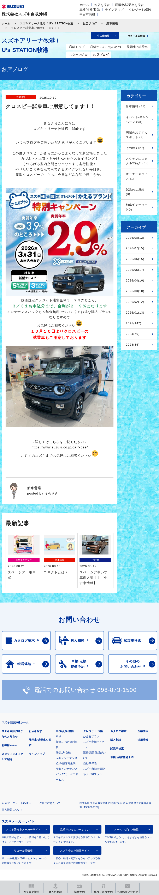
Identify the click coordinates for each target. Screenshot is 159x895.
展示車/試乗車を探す (129, 4)
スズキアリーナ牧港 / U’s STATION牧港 (46, 23)
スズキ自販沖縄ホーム (15, 722)
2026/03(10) (135, 291)
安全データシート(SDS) (16, 803)
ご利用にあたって (50, 803)
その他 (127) (135, 148)
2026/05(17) (135, 269)
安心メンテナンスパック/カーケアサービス (67, 774)
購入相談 (115, 739)
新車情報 (112, 23)
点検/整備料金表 (66, 763)
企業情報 (142, 731)
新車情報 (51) (136, 106)
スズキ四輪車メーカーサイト (23, 829)
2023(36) (133, 344)
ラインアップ (114, 9)
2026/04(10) (135, 280)
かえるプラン (91, 736)
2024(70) (133, 333)
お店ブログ (90, 23)
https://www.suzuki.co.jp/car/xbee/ (59, 447)
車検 (58, 736)
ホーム (84, 4)
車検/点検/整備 (90, 9)
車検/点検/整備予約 (122, 757)
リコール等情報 (23, 850)
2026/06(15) (135, 259)
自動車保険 (90, 763)
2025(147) (133, 323)
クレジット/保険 (140, 9)
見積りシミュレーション (75, 829)
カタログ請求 (118, 731)
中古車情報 (87, 14)
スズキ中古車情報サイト (75, 850)
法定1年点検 (63, 752)
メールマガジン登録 (126, 829)
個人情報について (12, 809)
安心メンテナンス (66, 758)
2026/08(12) (135, 237)
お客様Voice (9, 745)
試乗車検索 (117, 748)
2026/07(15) (135, 248)
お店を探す (102, 4)
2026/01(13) (135, 312)
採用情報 (142, 739)
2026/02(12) (135, 301)
